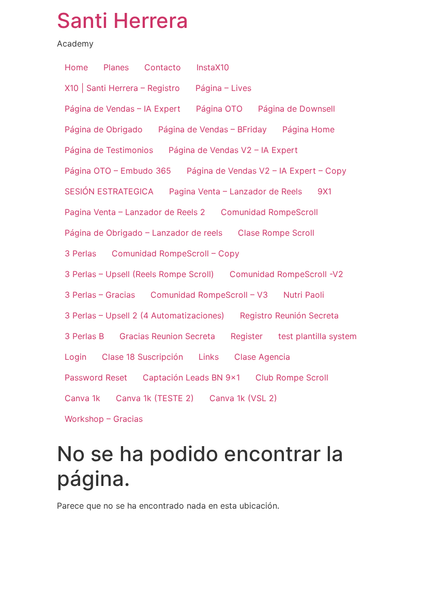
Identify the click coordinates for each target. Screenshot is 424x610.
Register (247, 336)
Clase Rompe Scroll (276, 232)
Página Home (308, 129)
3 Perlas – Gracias (100, 294)
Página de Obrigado (104, 129)
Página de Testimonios (109, 150)
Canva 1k (82, 398)
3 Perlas (80, 253)
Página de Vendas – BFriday (212, 129)
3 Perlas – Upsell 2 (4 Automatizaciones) (144, 315)
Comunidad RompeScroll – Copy (175, 253)
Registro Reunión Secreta (289, 315)
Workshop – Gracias (104, 419)
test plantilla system (317, 336)
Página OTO (219, 108)
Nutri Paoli (303, 294)
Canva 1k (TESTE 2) (155, 398)
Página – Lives (223, 88)
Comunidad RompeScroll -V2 (286, 274)
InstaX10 (212, 67)
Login (75, 357)
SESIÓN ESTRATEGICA (109, 191)
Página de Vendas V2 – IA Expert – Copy (266, 170)
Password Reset (96, 377)
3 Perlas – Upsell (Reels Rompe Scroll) (139, 274)
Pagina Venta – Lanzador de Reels (235, 191)
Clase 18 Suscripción (142, 357)
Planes (116, 67)
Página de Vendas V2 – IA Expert (233, 150)
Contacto (162, 67)
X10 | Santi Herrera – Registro (122, 88)
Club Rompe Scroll (291, 377)
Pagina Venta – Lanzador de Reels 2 (135, 212)
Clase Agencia (262, 357)
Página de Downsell (296, 108)
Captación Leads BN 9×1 (191, 377)
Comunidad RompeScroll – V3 (209, 294)
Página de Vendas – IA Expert (122, 108)
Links (209, 357)
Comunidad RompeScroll (269, 212)
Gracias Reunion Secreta (167, 336)
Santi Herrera (122, 20)
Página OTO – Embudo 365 (118, 170)
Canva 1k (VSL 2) (243, 398)
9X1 (324, 191)
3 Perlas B (84, 336)
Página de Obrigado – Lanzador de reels (143, 232)
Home (76, 67)
